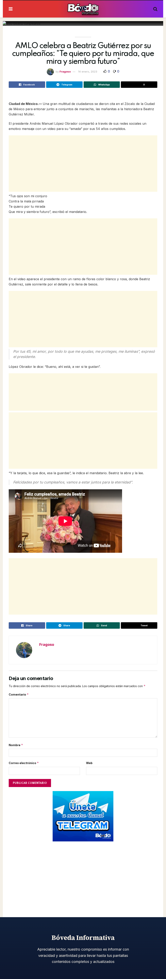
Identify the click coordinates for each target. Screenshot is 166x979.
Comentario (19, 694)
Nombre (16, 745)
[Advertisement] (83, 163)
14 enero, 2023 (87, 71)
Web (89, 763)
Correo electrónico (24, 763)
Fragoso (65, 71)
